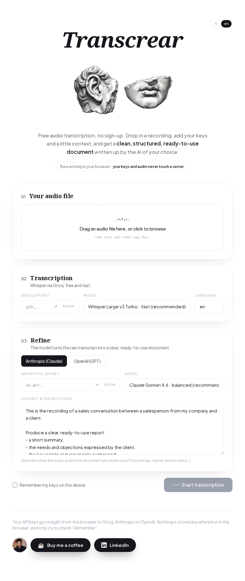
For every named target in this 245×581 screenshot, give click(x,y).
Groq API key (35, 295)
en (226, 23)
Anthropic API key (40, 374)
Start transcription (203, 485)
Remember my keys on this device (52, 485)
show (68, 306)
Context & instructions (46, 399)
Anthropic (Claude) (44, 361)
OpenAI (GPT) (87, 361)
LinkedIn (119, 545)
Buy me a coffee (60, 544)
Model (90, 295)
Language (206, 295)
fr (216, 23)
